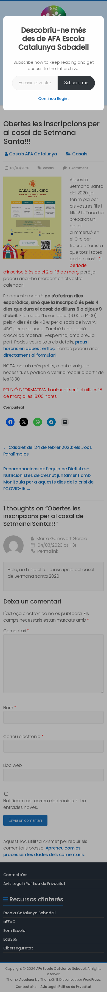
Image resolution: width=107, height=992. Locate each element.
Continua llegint (53, 98)
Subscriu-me (76, 82)
